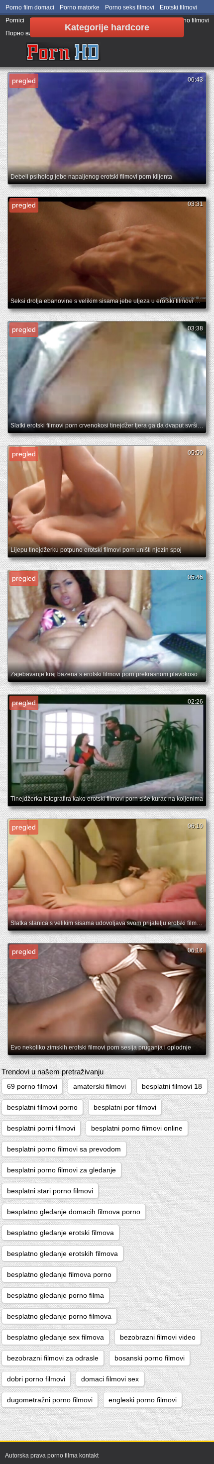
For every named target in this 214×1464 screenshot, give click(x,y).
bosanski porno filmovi (149, 1358)
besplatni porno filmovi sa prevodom (64, 1149)
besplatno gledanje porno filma (55, 1295)
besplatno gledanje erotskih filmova (62, 1253)
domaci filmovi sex (110, 1379)
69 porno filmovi (32, 1086)
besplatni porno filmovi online (137, 1128)
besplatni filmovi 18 (172, 1086)
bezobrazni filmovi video (158, 1337)
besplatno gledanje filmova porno (59, 1274)
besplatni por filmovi (125, 1107)
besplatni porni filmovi (41, 1128)
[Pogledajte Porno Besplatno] (63, 52)
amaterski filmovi (99, 1086)
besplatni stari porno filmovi (50, 1191)
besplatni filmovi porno (42, 1107)
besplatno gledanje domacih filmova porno (73, 1212)
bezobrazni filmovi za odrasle (53, 1358)
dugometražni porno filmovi (50, 1400)
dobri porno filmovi (36, 1379)
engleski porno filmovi (142, 1400)
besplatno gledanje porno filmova (59, 1316)
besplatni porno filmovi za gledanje (61, 1170)
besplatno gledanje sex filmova (55, 1337)
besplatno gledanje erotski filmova (60, 1233)
